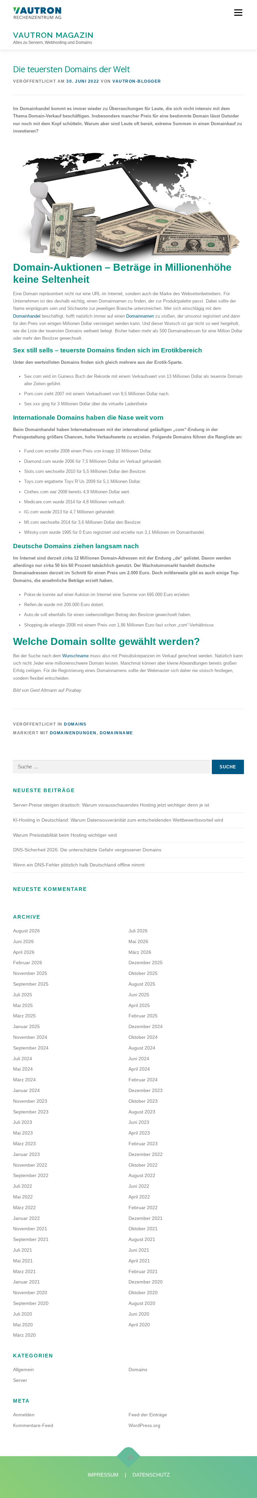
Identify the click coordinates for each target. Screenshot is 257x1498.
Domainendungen (73, 733)
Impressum (103, 1475)
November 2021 (30, 1228)
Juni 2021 (138, 1250)
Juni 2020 (138, 1314)
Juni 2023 (138, 1122)
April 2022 (139, 1196)
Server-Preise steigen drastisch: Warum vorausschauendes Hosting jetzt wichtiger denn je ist (111, 805)
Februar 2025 (143, 1015)
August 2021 (141, 1239)
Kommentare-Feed (33, 1425)
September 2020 (31, 1303)
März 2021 (24, 1271)
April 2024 (139, 1069)
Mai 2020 (23, 1324)
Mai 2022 (23, 1196)
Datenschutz (151, 1475)
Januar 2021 (26, 1281)
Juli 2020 (22, 1314)
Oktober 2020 (143, 1292)
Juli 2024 (22, 1058)
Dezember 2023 (145, 1090)
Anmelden (23, 1414)
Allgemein (23, 1369)
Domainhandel (26, 316)
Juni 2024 (138, 1058)
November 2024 (30, 1037)
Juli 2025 (22, 994)
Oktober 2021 (143, 1228)
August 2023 (141, 1111)
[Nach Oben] (129, 1456)
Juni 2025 (138, 994)
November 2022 (30, 1165)
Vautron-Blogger (136, 81)
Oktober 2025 (143, 973)
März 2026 (139, 952)
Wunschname (75, 655)
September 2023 (31, 1111)
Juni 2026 (23, 941)
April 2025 (139, 1005)
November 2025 (30, 973)
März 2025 (24, 1015)
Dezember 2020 (145, 1281)
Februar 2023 (143, 1143)
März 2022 (24, 1207)
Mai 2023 (23, 1133)
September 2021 (31, 1239)
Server (20, 1380)
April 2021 (139, 1260)
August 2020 (141, 1303)
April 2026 (23, 952)
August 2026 (26, 930)
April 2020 (139, 1324)
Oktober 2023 (143, 1101)
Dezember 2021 (145, 1218)
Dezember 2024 (145, 1026)
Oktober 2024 (143, 1037)
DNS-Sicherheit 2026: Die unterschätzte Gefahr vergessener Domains (87, 849)
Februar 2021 (143, 1271)
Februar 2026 (27, 962)
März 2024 (24, 1079)
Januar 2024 (26, 1090)
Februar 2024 (143, 1079)
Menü (237, 12)
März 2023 (24, 1143)
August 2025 (141, 984)
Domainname (116, 733)
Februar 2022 (143, 1207)
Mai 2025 (23, 1005)
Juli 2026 (138, 930)
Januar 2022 (26, 1218)
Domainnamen (140, 316)
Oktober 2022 (143, 1165)
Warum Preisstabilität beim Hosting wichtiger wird (65, 835)
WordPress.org (144, 1425)
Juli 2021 (22, 1250)
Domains (75, 724)
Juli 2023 (22, 1122)
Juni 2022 (138, 1186)
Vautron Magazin (53, 34)
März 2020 (24, 1335)
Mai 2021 (23, 1260)
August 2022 (141, 1175)
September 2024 (31, 1048)
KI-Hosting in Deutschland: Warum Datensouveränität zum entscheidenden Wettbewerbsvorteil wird (118, 820)
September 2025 (31, 984)
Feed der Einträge (147, 1414)
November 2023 (30, 1101)
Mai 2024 (23, 1069)
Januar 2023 (26, 1154)
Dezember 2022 (145, 1154)
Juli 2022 (22, 1186)
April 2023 (139, 1133)
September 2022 (31, 1175)
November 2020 (30, 1292)
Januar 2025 (26, 1026)
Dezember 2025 (145, 962)
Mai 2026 (138, 941)
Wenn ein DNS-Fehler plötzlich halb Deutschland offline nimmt (79, 864)
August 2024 (141, 1048)
